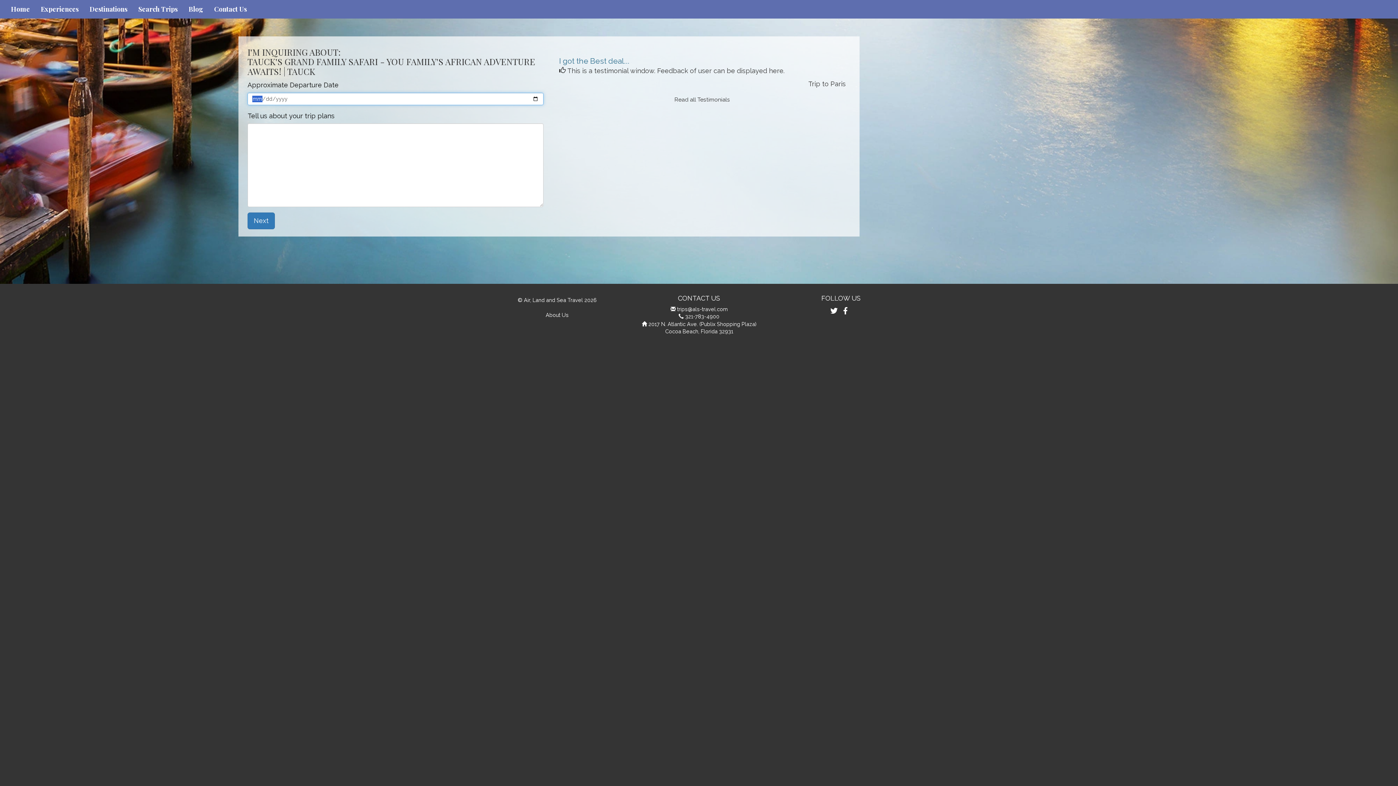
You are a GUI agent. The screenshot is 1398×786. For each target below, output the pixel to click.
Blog (196, 9)
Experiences (60, 9)
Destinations (108, 9)
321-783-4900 (702, 316)
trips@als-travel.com (702, 309)
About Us (557, 315)
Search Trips (158, 9)
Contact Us (230, 9)
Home (20, 9)
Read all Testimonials (702, 99)
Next (261, 221)
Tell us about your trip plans (291, 116)
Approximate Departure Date (293, 85)
